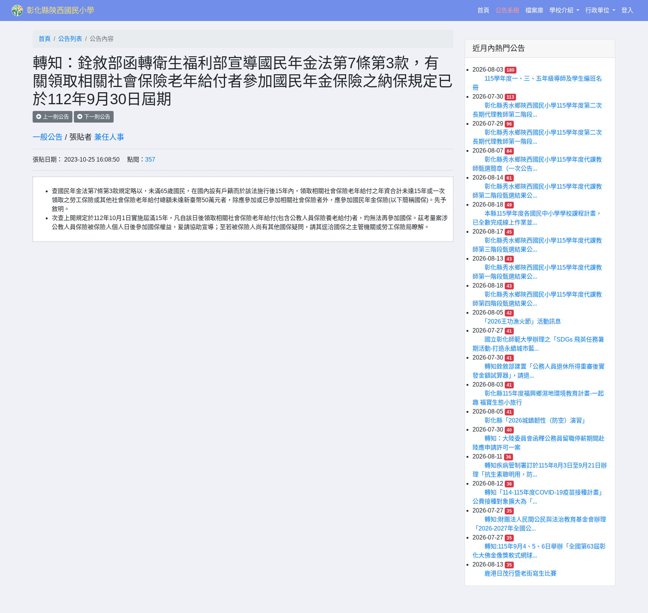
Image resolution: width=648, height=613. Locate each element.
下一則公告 (96, 117)
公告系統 (507, 10)
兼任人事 (109, 137)
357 (150, 159)
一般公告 (48, 137)
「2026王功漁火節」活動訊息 (522, 321)
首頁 (484, 10)
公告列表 (70, 39)
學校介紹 (562, 10)
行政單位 (598, 10)
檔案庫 (534, 10)
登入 (627, 10)
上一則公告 (55, 117)
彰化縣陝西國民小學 (60, 10)
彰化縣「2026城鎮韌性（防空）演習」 (536, 420)
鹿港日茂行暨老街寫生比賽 (520, 573)
